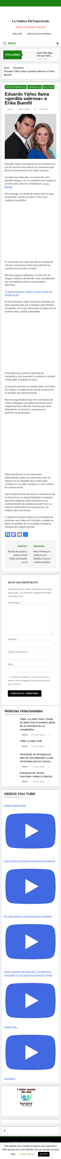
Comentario (15, 602)
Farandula (34, 87)
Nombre (13, 639)
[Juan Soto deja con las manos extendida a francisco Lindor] (31, 54)
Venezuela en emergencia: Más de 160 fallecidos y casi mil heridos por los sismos (36, 758)
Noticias (48, 87)
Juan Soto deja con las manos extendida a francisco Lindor (44, 54)
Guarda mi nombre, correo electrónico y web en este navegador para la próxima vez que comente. (29, 680)
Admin (10, 109)
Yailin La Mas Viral (31, 741)
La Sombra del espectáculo (30, 21)
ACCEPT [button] (44, 1154)
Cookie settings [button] (26, 1154)
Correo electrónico (18, 652)
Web (10, 664)
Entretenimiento (16, 87)
